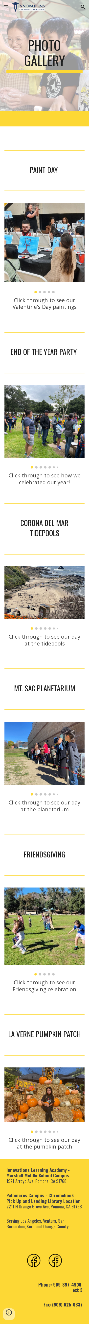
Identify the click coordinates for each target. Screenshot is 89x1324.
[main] (44, 55)
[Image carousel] (44, 248)
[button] (6, 7)
